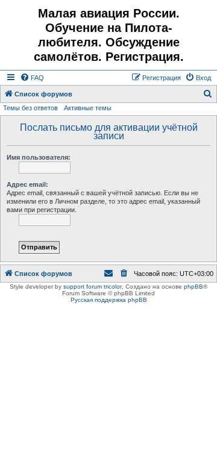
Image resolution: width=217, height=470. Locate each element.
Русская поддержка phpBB (109, 299)
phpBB (193, 286)
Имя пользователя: (39, 157)
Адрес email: (27, 184)
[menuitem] (32, 77)
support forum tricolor (92, 286)
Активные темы (88, 107)
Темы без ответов (30, 107)
